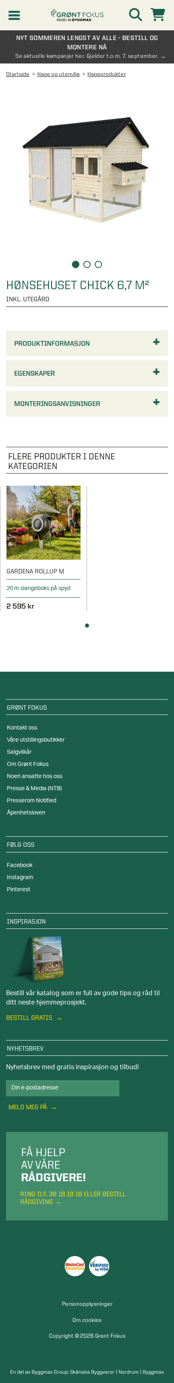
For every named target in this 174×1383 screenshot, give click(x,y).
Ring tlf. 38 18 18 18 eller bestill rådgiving (73, 1198)
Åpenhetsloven (26, 813)
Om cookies (87, 1320)
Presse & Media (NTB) (34, 788)
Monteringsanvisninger (57, 403)
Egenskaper (34, 373)
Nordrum (129, 1372)
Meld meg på (28, 1107)
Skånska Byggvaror (92, 1372)
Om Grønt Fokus (28, 764)
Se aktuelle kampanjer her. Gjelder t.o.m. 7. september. (86, 56)
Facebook (19, 865)
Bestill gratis (30, 1017)
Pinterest (18, 889)
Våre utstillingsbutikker (36, 740)
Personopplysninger (87, 1304)
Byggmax (153, 1372)
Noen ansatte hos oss (34, 776)
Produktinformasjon (52, 343)
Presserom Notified (31, 801)
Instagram (20, 877)
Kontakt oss (22, 728)
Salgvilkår (19, 752)
